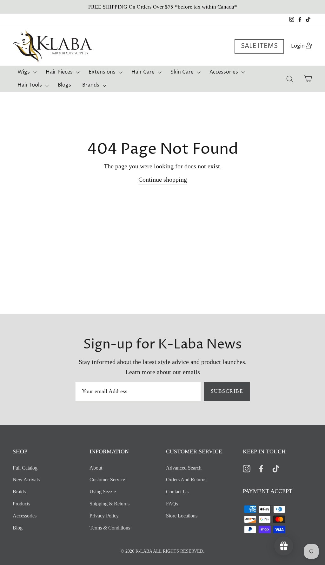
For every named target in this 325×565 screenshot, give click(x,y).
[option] (162, 7)
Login (303, 45)
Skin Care (182, 71)
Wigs (23, 71)
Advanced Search (184, 468)
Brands (90, 84)
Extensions (102, 71)
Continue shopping (162, 179)
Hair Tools (29, 84)
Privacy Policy (104, 515)
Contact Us (177, 491)
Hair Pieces (59, 71)
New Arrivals (26, 479)
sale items (259, 46)
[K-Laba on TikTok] (276, 468)
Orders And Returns (186, 479)
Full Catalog (25, 468)
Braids (19, 491)
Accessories (223, 71)
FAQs (172, 503)
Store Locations (181, 515)
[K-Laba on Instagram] (246, 468)
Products (21, 503)
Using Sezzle (103, 491)
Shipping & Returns (109, 503)
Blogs (64, 84)
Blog (18, 527)
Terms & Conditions (110, 527)
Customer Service (107, 479)
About (96, 468)
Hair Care (143, 71)
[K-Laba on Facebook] (261, 468)
